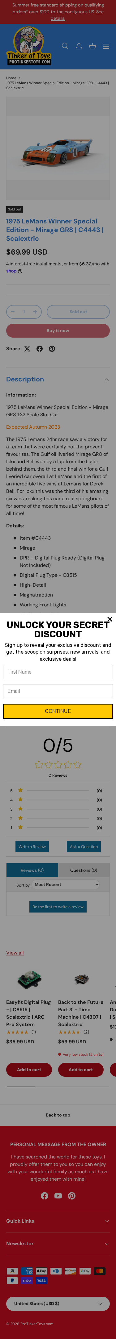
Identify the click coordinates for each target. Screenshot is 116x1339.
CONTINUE (58, 711)
